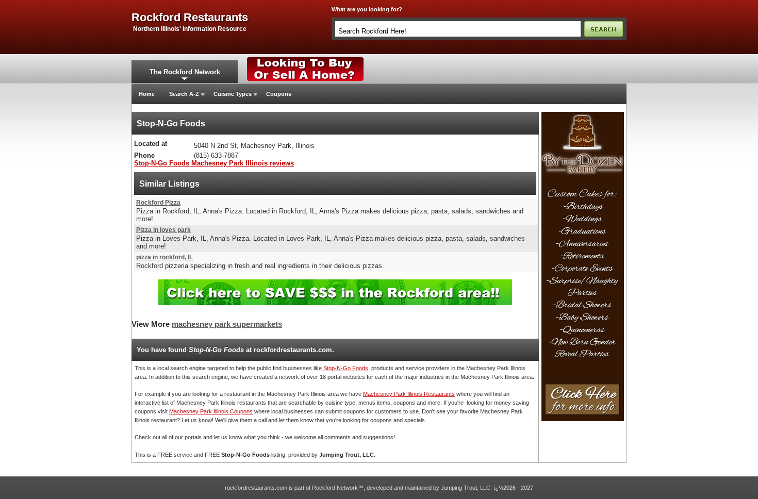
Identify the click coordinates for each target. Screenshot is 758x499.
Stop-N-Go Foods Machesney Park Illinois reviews (214, 163)
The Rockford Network (185, 72)
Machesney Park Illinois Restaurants (409, 394)
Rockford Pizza (158, 202)
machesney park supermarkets (227, 324)
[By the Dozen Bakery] (582, 115)
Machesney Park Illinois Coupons (211, 411)
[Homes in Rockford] (305, 59)
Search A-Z (184, 94)
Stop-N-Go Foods (345, 368)
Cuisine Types (232, 94)
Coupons (278, 94)
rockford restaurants (189, 17)
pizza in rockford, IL (164, 257)
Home (147, 94)
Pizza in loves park (163, 230)
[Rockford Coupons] (335, 283)
